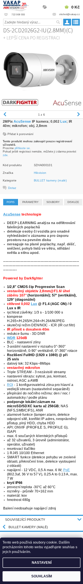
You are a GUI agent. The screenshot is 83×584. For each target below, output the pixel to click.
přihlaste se (22, 148)
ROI (10, 385)
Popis (11, 202)
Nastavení (42, 562)
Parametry (30, 202)
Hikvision (40, 172)
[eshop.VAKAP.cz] (16, 5)
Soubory (53, 202)
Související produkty (25, 519)
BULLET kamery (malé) (50, 180)
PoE (66, 470)
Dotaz (12, 188)
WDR (11, 338)
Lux (63, 121)
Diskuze (73, 202)
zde (5, 155)
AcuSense (22, 121)
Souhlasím (41, 576)
